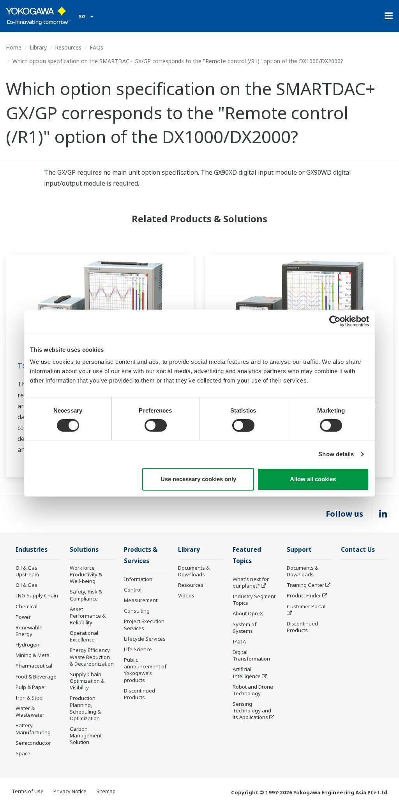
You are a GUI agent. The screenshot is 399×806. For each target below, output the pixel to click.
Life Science (138, 649)
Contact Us (358, 550)
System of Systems (244, 627)
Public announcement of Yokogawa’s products (145, 669)
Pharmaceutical (34, 665)
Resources (68, 47)
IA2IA (239, 641)
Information (138, 579)
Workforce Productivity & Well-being (86, 574)
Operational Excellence (84, 636)
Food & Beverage (36, 676)
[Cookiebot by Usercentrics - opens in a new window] (335, 321)
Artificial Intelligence (247, 672)
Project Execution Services (144, 624)
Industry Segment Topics (254, 599)
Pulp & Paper (31, 687)
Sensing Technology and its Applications (252, 710)
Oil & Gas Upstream (27, 571)
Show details (336, 454)
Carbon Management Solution (86, 735)
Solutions (84, 550)
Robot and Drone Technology (253, 690)
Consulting (137, 610)
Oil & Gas (26, 584)
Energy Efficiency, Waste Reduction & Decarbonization (92, 657)
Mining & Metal (33, 655)
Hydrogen (27, 644)
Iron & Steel (30, 697)
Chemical (26, 606)
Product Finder (304, 595)
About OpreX (248, 613)
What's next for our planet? (251, 582)
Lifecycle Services (145, 638)
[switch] (156, 425)
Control (132, 589)
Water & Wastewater (30, 711)
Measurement (140, 600)
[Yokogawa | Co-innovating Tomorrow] (38, 16)
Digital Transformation (251, 655)
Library (38, 47)
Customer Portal (306, 606)
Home (13, 47)
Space (23, 753)
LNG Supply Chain (37, 595)
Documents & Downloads (194, 571)
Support (299, 550)
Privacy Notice (70, 791)
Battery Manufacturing (33, 728)
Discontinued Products (139, 694)
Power (23, 616)
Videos (186, 595)
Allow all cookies (313, 479)
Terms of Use (28, 791)
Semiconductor (33, 742)
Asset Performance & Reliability (88, 616)
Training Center (305, 584)
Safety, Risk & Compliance (86, 595)
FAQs (96, 47)
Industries (32, 550)
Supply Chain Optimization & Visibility (87, 681)
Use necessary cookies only (198, 479)
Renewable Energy (29, 631)
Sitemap (106, 791)
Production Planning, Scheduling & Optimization (85, 707)
